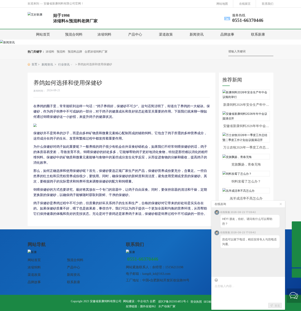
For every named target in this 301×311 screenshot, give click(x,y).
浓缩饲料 (34, 267)
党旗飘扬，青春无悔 (246, 164)
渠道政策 (34, 274)
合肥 (152, 301)
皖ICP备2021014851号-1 (173, 301)
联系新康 (73, 282)
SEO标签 (209, 301)
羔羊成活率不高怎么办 (246, 198)
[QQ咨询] (296, 226)
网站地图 (222, 3)
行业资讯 (64, 64)
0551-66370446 (247, 20)
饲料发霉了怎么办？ (246, 181)
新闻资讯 (47, 64)
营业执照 (196, 301)
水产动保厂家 (166, 306)
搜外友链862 (148, 306)
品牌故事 (34, 282)
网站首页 (34, 260)
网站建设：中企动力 (136, 301)
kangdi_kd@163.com (156, 273)
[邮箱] (296, 253)
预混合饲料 (75, 260)
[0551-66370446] (296, 244)
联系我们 (267, 3)
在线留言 (245, 3)
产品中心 (73, 267)
